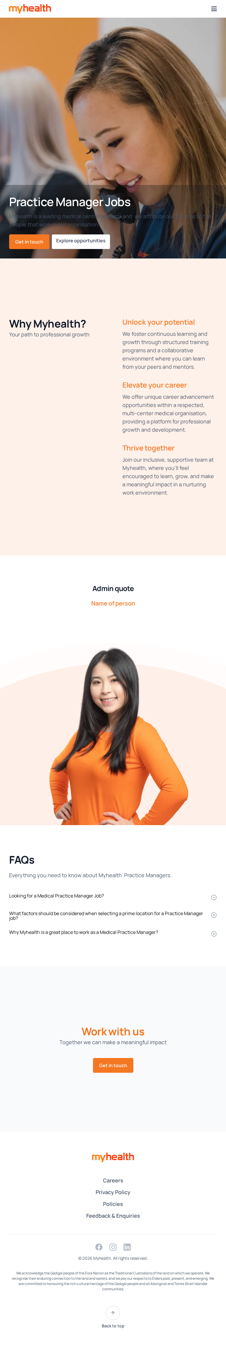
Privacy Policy (113, 1192)
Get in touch (29, 241)
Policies (113, 1203)
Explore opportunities (81, 240)
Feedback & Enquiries (113, 1215)
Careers (113, 1180)
